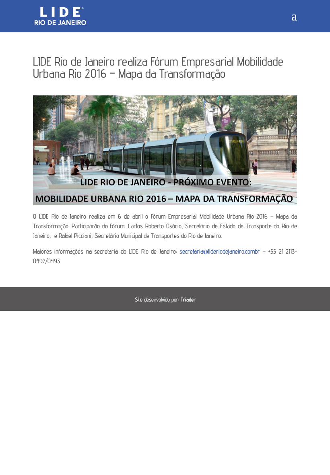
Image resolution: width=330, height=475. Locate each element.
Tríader (188, 299)
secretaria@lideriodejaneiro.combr (219, 251)
